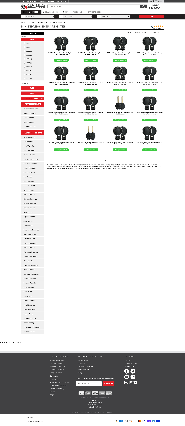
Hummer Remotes (30, 199)
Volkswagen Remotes (32, 327)
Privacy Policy (83, 370)
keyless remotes (52, 12)
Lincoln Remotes (30, 234)
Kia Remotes (28, 226)
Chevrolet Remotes (31, 109)
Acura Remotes (29, 137)
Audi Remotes (29, 142)
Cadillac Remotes (30, 155)
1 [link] (100, 160)
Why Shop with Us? (85, 367)
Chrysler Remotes (30, 164)
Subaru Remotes (30, 309)
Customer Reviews (57, 370)
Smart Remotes (29, 305)
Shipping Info (55, 379)
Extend (52, 392)
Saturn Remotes (29, 296)
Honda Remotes (29, 122)
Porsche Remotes (30, 283)
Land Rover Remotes (31, 230)
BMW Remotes (29, 146)
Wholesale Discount (57, 360)
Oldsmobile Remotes (31, 274)
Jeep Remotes (29, 221)
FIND (151, 16)
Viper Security (29, 323)
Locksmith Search (56, 363)
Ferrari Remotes (29, 173)
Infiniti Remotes (29, 208)
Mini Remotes (29, 261)
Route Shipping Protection (59, 382)
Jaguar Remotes (30, 217)
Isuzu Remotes (29, 212)
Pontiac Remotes (30, 279)
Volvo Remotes (29, 332)
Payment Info (129, 367)
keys (66, 12)
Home (23, 22)
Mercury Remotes (30, 256)
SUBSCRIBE (108, 383)
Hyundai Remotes (30, 203)
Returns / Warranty (57, 389)
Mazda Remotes (29, 248)
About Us (81, 363)
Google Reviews (56, 373)
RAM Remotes (29, 287)
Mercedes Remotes (31, 252)
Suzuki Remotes (29, 314)
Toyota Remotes (30, 127)
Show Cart (128, 360)
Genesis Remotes (30, 186)
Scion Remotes (29, 301)
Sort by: (129, 32)
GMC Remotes (29, 190)
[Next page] (110, 160)
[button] (24, 36)
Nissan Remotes (29, 270)
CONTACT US (31, 1)
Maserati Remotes (30, 243)
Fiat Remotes (28, 177)
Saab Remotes (29, 292)
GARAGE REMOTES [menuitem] (94, 12)
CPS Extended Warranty (59, 386)
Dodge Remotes (30, 113)
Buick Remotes (29, 150)
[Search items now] (143, 6)
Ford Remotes (29, 118)
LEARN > (132, 382)
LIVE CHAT (155, 5)
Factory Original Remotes (39, 22)
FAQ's (52, 395)
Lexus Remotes (29, 239)
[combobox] (93, 6)
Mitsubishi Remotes (31, 265)
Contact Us (54, 376)
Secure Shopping (131, 363)
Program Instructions (57, 367)
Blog (80, 373)
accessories (78, 12)
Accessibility (83, 360)
